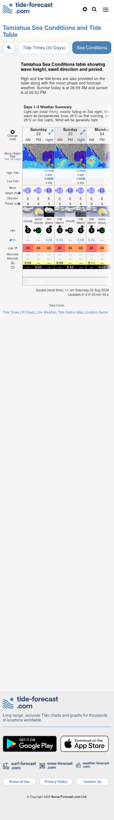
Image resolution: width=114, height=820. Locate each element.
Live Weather (46, 312)
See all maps (12, 159)
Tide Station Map (70, 312)
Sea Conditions (92, 47)
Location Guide (96, 312)
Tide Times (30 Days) (44, 47)
